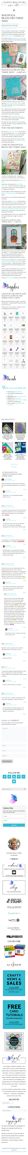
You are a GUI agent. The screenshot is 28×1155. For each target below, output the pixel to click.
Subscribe (14, 825)
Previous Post (14, 464)
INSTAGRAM (18, 391)
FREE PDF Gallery (19, 399)
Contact (25, 1151)
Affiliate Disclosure (16, 1151)
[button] (14, 10)
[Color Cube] (14, 951)
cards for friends (10, 27)
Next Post (14, 466)
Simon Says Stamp (8, 28)
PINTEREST (11, 395)
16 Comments (14, 28)
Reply (24, 489)
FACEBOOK (18, 398)
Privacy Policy (5, 1151)
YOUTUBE (19, 396)
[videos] (14, 869)
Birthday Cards (4, 27)
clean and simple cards (18, 27)
